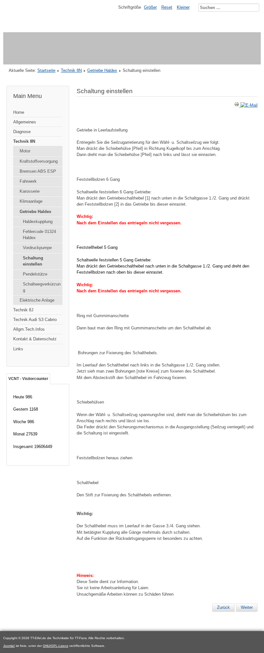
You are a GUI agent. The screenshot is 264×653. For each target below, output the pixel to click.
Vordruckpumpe (37, 247)
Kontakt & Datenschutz (35, 338)
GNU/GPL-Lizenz (55, 646)
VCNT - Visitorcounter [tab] (28, 379)
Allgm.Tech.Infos (29, 329)
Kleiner (183, 7)
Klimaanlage (31, 201)
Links (18, 348)
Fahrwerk (28, 181)
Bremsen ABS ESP (38, 171)
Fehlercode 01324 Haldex (39, 234)
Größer (150, 7)
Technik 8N (71, 70)
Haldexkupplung (37, 221)
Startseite (46, 70)
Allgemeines (24, 122)
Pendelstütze (35, 274)
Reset (166, 7)
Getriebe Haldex (102, 70)
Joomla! (9, 646)
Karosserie (30, 191)
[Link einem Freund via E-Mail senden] (249, 105)
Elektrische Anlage (37, 300)
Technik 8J (23, 309)
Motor (25, 151)
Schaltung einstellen (33, 261)
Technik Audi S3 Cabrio (35, 319)
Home (18, 112)
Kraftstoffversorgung (39, 161)
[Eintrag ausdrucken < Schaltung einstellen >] (237, 105)
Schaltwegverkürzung (42, 287)
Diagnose (22, 131)
